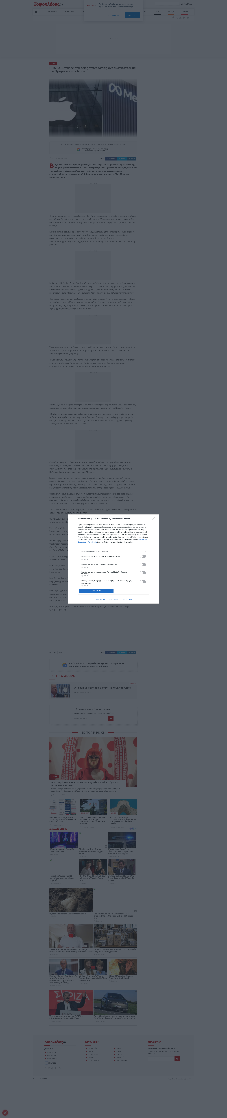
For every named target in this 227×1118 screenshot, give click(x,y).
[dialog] (113, 559)
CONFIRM (96, 591)
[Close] (154, 519)
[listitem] (113, 551)
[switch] (143, 556)
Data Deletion (100, 599)
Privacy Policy (127, 599)
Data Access (113, 599)
